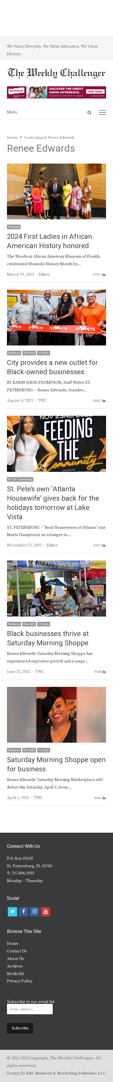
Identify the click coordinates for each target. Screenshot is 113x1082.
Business (14, 353)
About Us (15, 958)
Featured (13, 227)
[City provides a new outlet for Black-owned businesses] (56, 293)
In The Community (20, 479)
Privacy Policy (19, 981)
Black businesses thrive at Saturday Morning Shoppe (48, 638)
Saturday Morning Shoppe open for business (56, 764)
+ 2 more (43, 353)
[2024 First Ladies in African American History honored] (56, 167)
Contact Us (17, 951)
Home (12, 943)
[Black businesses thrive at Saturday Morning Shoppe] (56, 564)
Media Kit (15, 974)
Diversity (29, 353)
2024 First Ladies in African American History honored (49, 241)
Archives (15, 966)
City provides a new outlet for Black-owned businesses (52, 367)
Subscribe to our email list (30, 1001)
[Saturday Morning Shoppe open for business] (56, 690)
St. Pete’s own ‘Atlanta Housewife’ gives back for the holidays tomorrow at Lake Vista (53, 503)
